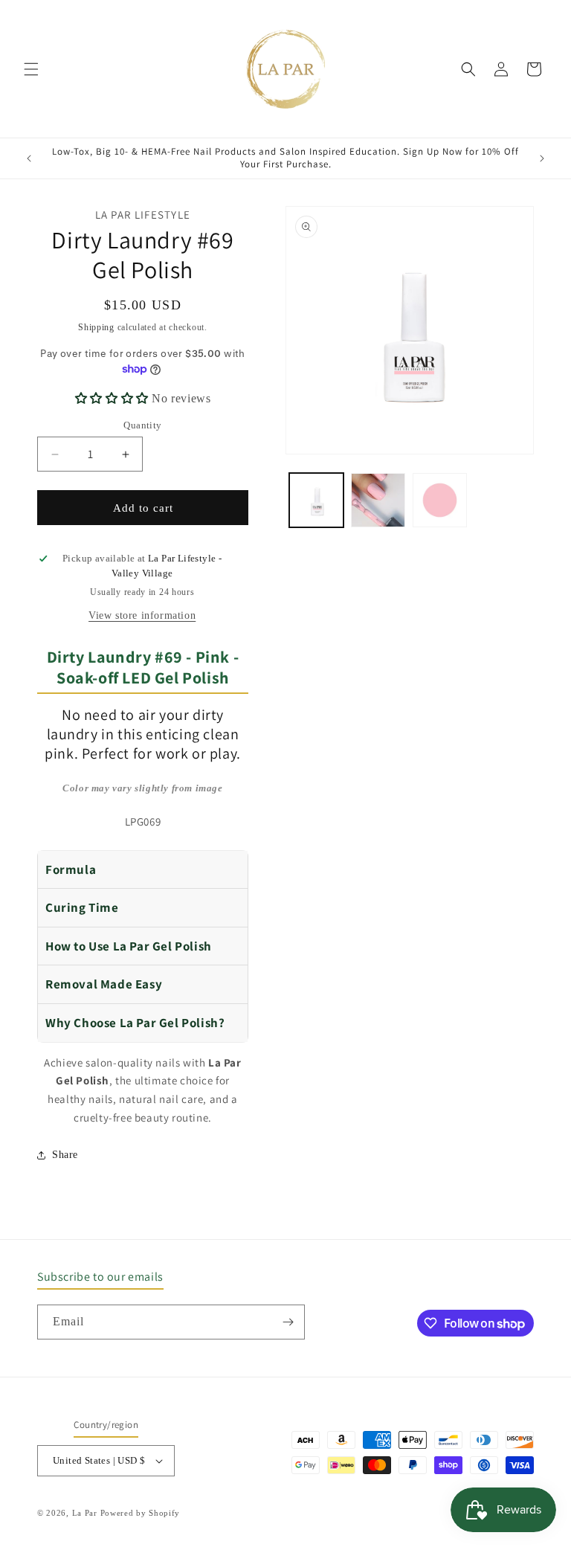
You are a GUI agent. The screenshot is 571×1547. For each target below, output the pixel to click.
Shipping (96, 327)
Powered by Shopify (140, 1512)
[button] (31, 69)
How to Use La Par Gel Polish (128, 946)
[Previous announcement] (29, 158)
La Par (86, 1512)
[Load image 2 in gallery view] (378, 500)
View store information (142, 615)
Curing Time (82, 907)
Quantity (142, 425)
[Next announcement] (542, 158)
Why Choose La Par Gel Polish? (135, 1022)
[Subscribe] (287, 1322)
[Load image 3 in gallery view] (440, 500)
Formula (70, 869)
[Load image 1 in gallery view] (316, 500)
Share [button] (65, 1154)
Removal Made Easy (103, 984)
